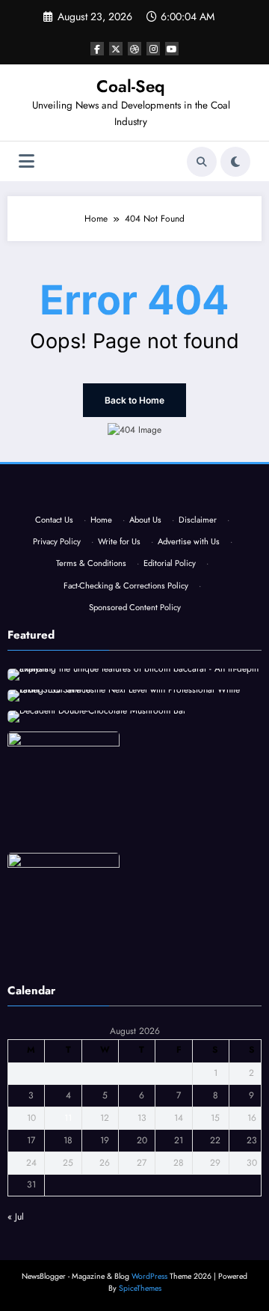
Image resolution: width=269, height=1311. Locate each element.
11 (68, 1118)
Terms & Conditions (91, 563)
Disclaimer (198, 520)
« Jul (15, 1216)
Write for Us (119, 541)
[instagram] (153, 48)
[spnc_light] (235, 162)
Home (101, 520)
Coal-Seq (130, 86)
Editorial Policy (169, 563)
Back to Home (134, 400)
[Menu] (26, 161)
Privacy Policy (57, 541)
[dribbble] (134, 48)
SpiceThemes (140, 1288)
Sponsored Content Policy (135, 607)
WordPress (149, 1276)
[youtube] (172, 48)
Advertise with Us (189, 541)
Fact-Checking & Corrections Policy (126, 585)
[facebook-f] (97, 48)
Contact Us (54, 520)
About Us (145, 520)
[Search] (202, 161)
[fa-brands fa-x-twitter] (116, 48)
